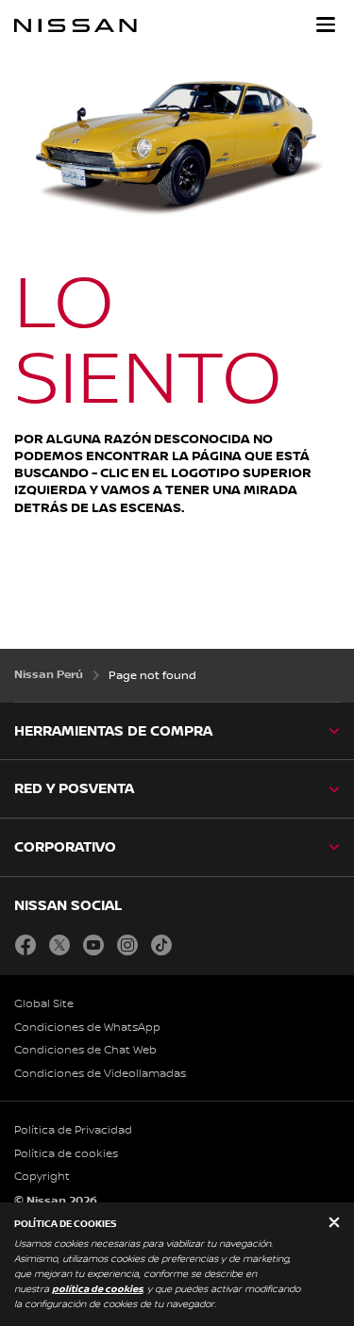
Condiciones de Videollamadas (100, 1074)
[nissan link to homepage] (75, 25)
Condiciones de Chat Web (85, 1050)
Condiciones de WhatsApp (87, 1027)
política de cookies (97, 1289)
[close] (334, 1224)
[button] (325, 24)
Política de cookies (66, 1154)
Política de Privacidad (73, 1130)
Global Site (44, 1004)
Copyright (42, 1176)
